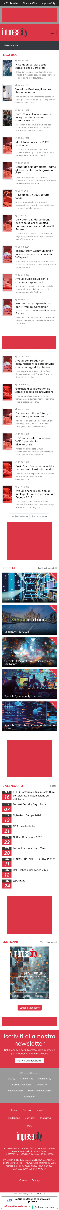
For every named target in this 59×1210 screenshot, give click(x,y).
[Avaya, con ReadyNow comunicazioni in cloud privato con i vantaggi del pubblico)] (7, 364)
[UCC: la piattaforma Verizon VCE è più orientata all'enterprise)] (7, 441)
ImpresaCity (48, 3)
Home (14, 1110)
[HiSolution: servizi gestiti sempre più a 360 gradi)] (7, 68)
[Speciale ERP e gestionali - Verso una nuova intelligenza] (29, 652)
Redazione (14, 1117)
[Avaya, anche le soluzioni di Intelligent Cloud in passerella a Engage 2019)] (7, 494)
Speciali (27, 1110)
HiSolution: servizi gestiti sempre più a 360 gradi (31, 66)
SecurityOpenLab (21, 1084)
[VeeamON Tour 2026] (29, 620)
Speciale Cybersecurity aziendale (23, 696)
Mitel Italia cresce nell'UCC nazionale (32, 143)
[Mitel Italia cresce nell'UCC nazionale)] (7, 145)
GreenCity (41, 1084)
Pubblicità (45, 1117)
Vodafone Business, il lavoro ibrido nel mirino (33, 91)
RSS (29, 1125)
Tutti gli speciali (47, 568)
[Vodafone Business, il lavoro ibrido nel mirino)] (7, 92)
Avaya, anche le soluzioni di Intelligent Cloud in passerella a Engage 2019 (35, 494)
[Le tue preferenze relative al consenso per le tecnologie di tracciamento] (43, 1207)
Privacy (36, 1180)
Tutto (53, 785)
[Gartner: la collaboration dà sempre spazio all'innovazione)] (7, 391)
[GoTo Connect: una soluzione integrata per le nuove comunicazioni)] (7, 117)
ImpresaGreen (15, 1090)
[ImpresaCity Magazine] (29, 972)
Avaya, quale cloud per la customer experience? (31, 280)
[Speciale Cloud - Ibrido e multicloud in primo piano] (29, 716)
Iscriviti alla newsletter (29, 1060)
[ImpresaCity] (14, 31)
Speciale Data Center (16, 599)
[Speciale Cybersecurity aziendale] (29, 684)
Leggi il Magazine (30, 1007)
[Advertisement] (30, 1021)
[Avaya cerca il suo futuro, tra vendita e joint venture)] (7, 416)
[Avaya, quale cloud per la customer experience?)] (7, 282)
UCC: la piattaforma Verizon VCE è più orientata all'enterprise (33, 441)
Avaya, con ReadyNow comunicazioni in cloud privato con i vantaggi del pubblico (34, 364)
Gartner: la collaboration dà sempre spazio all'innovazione (34, 390)
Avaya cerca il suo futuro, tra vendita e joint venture (33, 415)
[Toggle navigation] (52, 32)
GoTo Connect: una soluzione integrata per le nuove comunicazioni (33, 117)
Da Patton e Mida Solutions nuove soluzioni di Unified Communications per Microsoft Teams (34, 224)
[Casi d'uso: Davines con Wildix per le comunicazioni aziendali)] (7, 469)
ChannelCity (30, 3)
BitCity (11, 1078)
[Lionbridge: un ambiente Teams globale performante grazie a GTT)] (7, 170)
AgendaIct (29, 1096)
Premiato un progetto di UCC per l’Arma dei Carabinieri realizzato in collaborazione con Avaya (35, 308)
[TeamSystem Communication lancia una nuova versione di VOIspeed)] (7, 254)
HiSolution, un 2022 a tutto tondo (32, 196)
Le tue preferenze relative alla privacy (32, 1200)
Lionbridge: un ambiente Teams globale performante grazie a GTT (35, 170)
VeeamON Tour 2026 (16, 631)
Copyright (30, 1117)
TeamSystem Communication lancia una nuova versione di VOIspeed (34, 254)
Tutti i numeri (48, 942)
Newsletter (12, 45)
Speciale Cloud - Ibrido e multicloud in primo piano (29, 727)
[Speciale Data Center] (29, 588)
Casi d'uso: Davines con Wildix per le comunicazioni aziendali (34, 467)
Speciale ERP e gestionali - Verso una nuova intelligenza (29, 662)
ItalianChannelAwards (40, 1090)
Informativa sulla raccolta (18, 1206)
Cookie (23, 1180)
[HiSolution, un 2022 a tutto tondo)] (7, 198)
